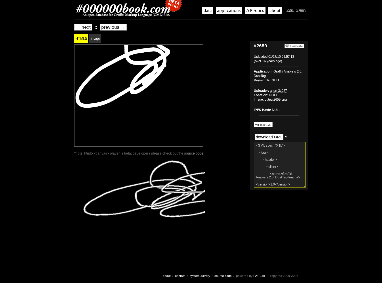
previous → (113, 27)
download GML (269, 137)
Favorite (296, 46)
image (95, 38)
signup (301, 10)
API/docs (255, 10)
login (290, 10)
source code (193, 153)
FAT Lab (259, 275)
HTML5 (81, 38)
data (208, 10)
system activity (200, 275)
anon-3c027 (278, 90)
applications (229, 10)
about (274, 10)
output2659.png (276, 99)
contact (180, 275)
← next (83, 27)
